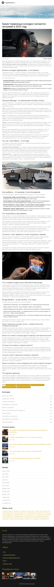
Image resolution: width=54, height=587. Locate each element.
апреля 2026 (5, 482)
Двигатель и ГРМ (27, 396)
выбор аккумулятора (7, 514)
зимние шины (46, 511)
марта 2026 (5, 485)
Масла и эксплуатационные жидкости (27, 410)
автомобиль (16, 511)
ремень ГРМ (38, 511)
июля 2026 (5, 474)
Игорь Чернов (47, 58)
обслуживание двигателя (20, 514)
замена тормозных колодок (23, 387)
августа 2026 (6, 471)
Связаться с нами (7, 563)
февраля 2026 (6, 488)
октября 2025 (6, 500)
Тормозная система (27, 398)
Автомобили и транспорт (27, 416)
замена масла (31, 511)
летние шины (6, 518)
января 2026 (5, 491)
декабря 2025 (6, 494)
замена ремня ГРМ (32, 514)
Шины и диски (27, 413)
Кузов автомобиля (27, 422)
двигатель (23, 511)
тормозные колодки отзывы (9, 387)
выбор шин (40, 514)
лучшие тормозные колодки (23, 385)
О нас (4, 552)
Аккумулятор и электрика (27, 404)
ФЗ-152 (4, 561)
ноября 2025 (5, 497)
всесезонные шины (29, 516)
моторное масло (45, 518)
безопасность (28, 518)
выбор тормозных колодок (37, 385)
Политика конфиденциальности (11, 558)
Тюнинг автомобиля (27, 401)
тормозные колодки (10, 385)
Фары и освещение (27, 407)
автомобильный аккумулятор (41, 516)
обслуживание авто (18, 516)
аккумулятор (36, 518)
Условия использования (9, 555)
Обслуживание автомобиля (27, 419)
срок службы (48, 514)
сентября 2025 (6, 503)
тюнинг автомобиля (7, 516)
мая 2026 (4, 480)
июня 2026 (5, 477)
